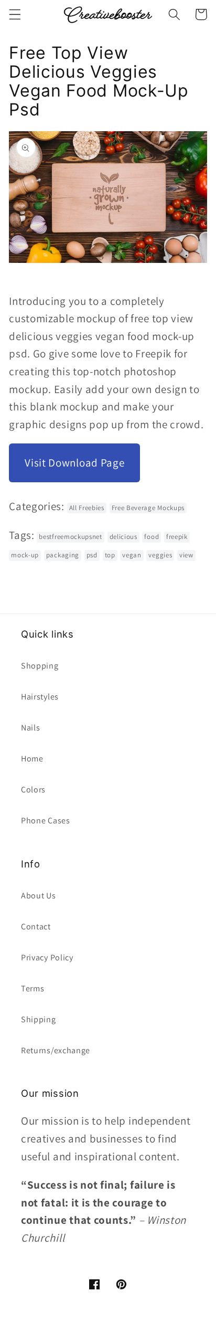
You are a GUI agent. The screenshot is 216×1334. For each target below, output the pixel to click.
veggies (160, 554)
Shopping (40, 665)
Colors (33, 789)
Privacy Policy (47, 957)
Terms (32, 988)
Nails (30, 727)
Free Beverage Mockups (148, 507)
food (151, 536)
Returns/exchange (55, 1050)
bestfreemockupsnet (70, 536)
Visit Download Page (74, 463)
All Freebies (86, 507)
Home (32, 758)
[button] (15, 14)
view (186, 554)
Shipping (38, 1019)
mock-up (25, 554)
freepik (177, 536)
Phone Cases (45, 820)
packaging (62, 554)
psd (92, 554)
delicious (123, 536)
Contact (36, 926)
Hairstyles (40, 696)
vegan (131, 554)
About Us (38, 895)
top (110, 554)
